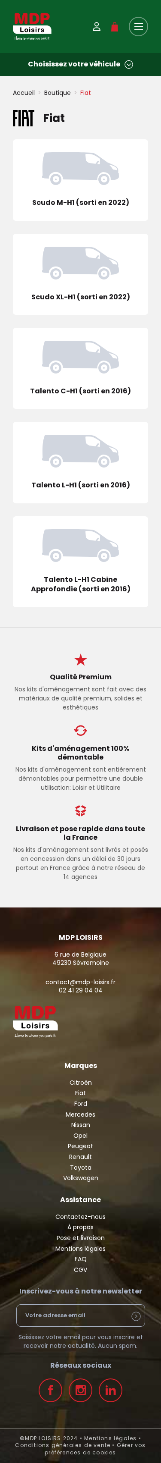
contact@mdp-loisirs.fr (80, 982)
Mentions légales (80, 1248)
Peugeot (80, 1146)
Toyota (80, 1167)
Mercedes (80, 1114)
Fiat (80, 1093)
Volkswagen (80, 1178)
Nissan (80, 1125)
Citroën (81, 1082)
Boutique (57, 92)
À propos (80, 1227)
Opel (80, 1135)
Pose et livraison (81, 1238)
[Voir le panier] (114, 26)
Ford (80, 1103)
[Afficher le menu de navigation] (138, 26)
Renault (80, 1156)
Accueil (24, 92)
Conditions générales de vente (62, 1445)
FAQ (81, 1259)
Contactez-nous (80, 1216)
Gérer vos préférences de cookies (95, 1448)
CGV (80, 1269)
